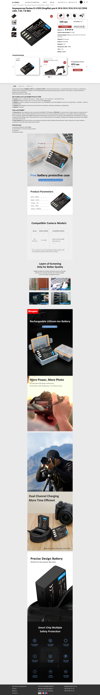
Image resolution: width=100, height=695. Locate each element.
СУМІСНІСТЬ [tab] (21, 86)
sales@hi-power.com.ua (70, 686)
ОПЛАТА (45, 2)
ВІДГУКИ (52, 2)
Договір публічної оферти (45, 688)
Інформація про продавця (45, 690)
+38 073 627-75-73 (62, 2)
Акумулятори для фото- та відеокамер (35, 5)
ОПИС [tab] (14, 86)
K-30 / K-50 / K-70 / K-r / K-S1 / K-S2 (21, 93)
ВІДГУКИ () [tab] (30, 86)
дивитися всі (47, 100)
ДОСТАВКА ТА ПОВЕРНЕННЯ (32, 2)
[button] (13, 67)
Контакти (15, 693)
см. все (60, 36)
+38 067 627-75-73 (72, 2)
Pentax (47, 5)
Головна (14, 5)
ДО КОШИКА (78, 70)
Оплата (14, 688)
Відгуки (14, 690)
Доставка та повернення (19, 686)
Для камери (20, 5)
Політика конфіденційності (46, 686)
